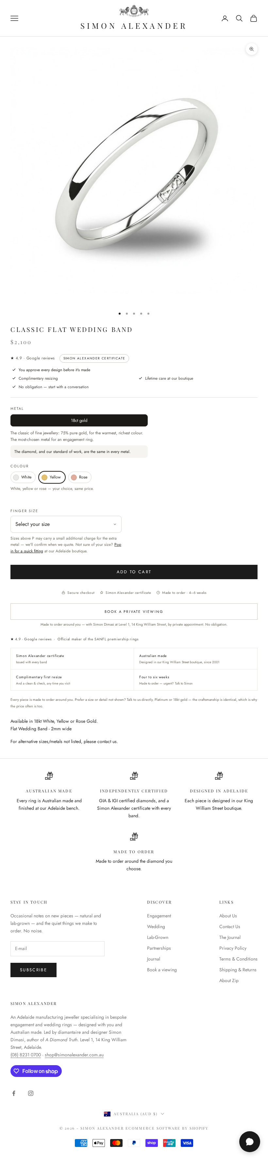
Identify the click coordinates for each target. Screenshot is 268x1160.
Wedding (156, 926)
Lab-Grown (157, 937)
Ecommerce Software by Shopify (167, 1128)
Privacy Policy (232, 948)
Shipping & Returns (238, 969)
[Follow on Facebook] (13, 1093)
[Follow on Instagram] (30, 1093)
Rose (83, 477)
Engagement (159, 915)
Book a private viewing (134, 611)
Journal (153, 959)
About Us (228, 915)
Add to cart (134, 572)
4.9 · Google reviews (32, 358)
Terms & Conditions (238, 959)
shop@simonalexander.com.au (74, 1054)
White (26, 477)
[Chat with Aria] (249, 1141)
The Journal (230, 937)
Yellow (55, 477)
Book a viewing (162, 969)
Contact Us (229, 926)
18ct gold (79, 420)
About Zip (229, 980)
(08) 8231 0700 (25, 1054)
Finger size (24, 510)
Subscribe (33, 970)
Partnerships (159, 948)
